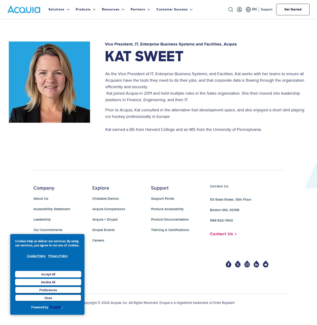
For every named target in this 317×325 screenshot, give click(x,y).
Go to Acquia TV (265, 264)
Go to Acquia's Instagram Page (247, 264)
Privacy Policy (58, 256)
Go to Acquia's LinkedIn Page (256, 264)
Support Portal (162, 198)
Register (239, 9)
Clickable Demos (105, 198)
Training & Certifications (170, 230)
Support (266, 9)
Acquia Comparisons (108, 209)
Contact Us (221, 234)
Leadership (42, 219)
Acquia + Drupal (105, 219)
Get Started (292, 9)
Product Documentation (170, 219)
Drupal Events (103, 230)
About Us (40, 198)
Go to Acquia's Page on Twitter (238, 264)
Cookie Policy (36, 256)
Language (251, 9)
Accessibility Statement (51, 209)
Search (230, 9)
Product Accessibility (167, 209)
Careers (98, 240)
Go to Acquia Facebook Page (228, 264)
